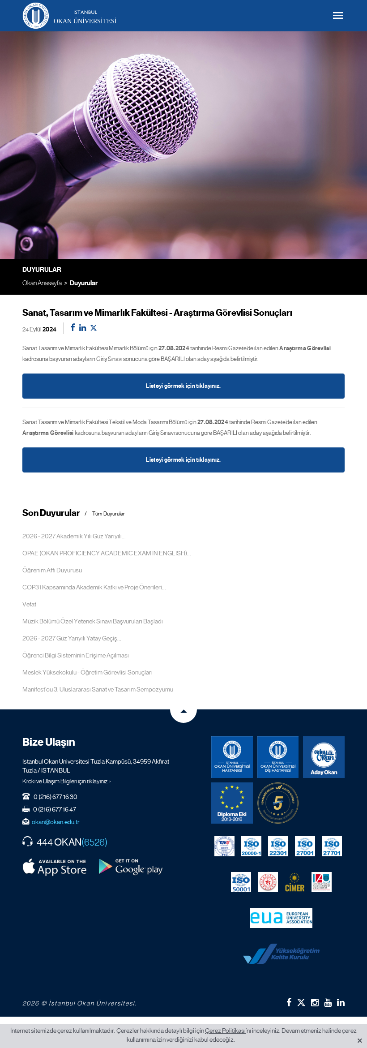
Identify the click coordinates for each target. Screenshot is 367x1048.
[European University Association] (281, 917)
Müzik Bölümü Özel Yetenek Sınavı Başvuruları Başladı (92, 621)
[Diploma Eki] (232, 803)
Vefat (29, 604)
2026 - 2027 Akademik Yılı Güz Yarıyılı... (74, 536)
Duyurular (84, 283)
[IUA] (322, 881)
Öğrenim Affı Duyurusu (52, 570)
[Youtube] (328, 1002)
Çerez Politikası (225, 1030)
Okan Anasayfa (42, 283)
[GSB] (268, 881)
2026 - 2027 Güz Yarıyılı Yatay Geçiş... (71, 638)
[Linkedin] (341, 1002)
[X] (301, 1000)
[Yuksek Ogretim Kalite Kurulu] (278, 803)
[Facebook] (288, 1002)
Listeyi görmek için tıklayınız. (183, 386)
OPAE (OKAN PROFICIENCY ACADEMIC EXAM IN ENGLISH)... (106, 553)
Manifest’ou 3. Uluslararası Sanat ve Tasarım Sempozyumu (97, 689)
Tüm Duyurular (108, 514)
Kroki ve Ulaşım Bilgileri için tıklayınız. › (66, 781)
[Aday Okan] (324, 757)
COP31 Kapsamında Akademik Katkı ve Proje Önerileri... (94, 587)
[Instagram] (315, 1002)
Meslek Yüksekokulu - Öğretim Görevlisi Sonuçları (87, 672)
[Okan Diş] (278, 757)
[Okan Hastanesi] (232, 757)
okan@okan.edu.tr (56, 821)
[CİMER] (295, 881)
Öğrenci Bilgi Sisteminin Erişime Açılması (75, 655)
